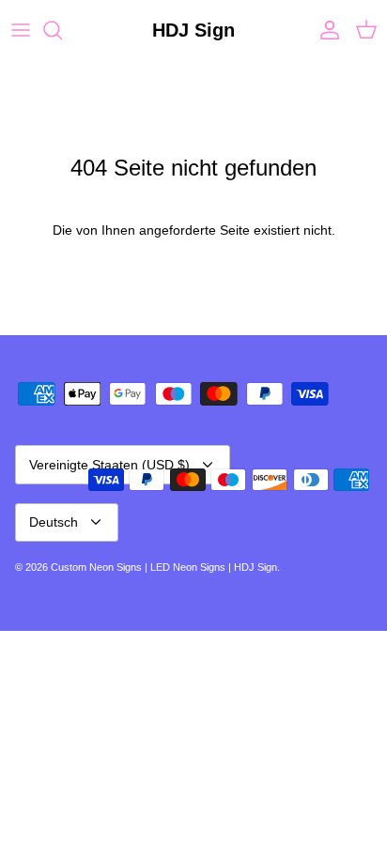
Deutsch (53, 521)
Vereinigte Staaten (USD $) (109, 464)
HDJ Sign (255, 567)
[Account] (325, 30)
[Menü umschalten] (20, 30)
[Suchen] (62, 30)
